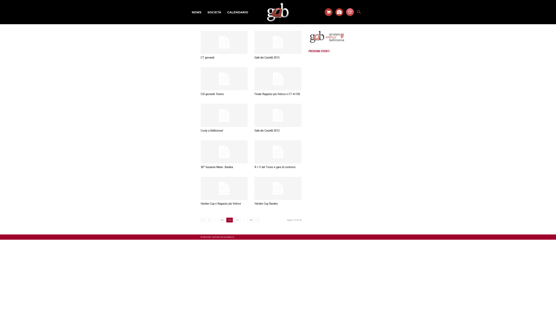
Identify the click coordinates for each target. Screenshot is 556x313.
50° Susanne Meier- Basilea (217, 167)
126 (250, 220)
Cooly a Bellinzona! (212, 130)
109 (221, 220)
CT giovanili (207, 57)
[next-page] (257, 220)
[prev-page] (203, 220)
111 (237, 220)
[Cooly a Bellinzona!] (224, 115)
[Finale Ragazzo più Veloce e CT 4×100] (278, 78)
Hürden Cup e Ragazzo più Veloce (221, 203)
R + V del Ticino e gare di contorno (275, 167)
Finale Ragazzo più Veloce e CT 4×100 (277, 94)
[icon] (328, 13)
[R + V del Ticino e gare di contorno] (278, 151)
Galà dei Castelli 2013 (267, 57)
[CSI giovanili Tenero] (224, 78)
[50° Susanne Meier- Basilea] (224, 151)
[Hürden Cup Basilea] (278, 188)
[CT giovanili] (224, 42)
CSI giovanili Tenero (212, 94)
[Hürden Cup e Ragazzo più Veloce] (224, 188)
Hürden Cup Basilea (266, 203)
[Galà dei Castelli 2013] (278, 42)
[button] (359, 12)
